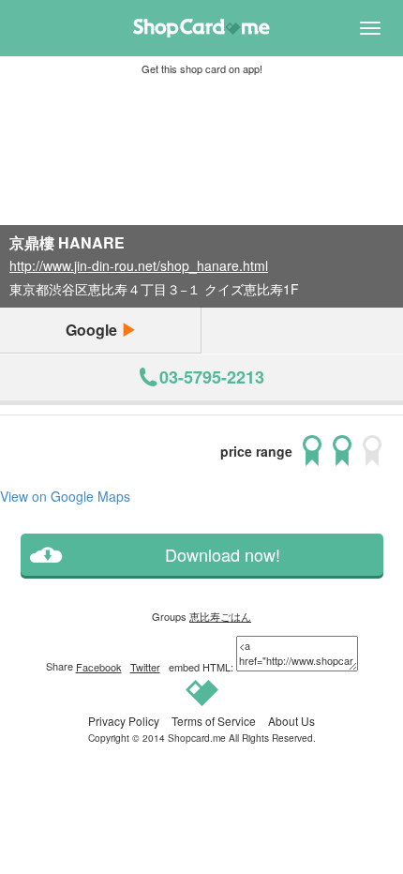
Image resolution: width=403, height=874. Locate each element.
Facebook (99, 666)
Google (93, 329)
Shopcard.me (197, 738)
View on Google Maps (65, 496)
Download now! (222, 554)
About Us (291, 721)
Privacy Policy (123, 721)
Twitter (145, 666)
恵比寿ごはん (220, 616)
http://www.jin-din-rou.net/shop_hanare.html (138, 265)
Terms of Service (214, 721)
